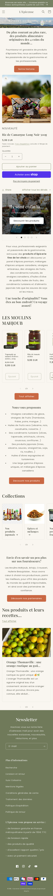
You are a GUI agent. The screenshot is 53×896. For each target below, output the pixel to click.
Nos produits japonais (10, 531)
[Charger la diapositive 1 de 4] (21, 237)
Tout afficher (26, 396)
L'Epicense (15, 889)
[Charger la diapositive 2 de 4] (25, 237)
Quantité (6, 151)
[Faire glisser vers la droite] (33, 389)
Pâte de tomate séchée (33, 355)
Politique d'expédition (17, 805)
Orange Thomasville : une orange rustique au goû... (24, 664)
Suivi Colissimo (13, 780)
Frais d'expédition (22, 144)
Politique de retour (15, 812)
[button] (3, 12)
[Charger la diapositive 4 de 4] (31, 237)
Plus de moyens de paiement (26, 181)
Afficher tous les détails (34, 189)
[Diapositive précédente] (17, 237)
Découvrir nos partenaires (26, 598)
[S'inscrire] (44, 746)
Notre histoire (26, 69)
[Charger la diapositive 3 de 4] (28, 237)
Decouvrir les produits (26, 220)
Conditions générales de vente (22, 793)
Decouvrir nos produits (26, 480)
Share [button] (8, 189)
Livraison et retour (15, 774)
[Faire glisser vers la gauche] (20, 389)
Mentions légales (15, 786)
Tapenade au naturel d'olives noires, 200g (11, 356)
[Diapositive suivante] (36, 237)
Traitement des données (19, 799)
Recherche (11, 767)
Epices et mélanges (33, 530)
